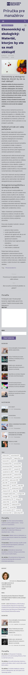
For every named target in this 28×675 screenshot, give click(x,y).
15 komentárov (17, 417)
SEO (10, 603)
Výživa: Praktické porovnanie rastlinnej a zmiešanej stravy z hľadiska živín (16, 358)
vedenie (5, 502)
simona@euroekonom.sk (8, 583)
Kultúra (3, 611)
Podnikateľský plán (7, 609)
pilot (5, 480)
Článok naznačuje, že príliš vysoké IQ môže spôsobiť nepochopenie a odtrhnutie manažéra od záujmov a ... (14, 544)
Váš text (4, 307)
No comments (22, 624)
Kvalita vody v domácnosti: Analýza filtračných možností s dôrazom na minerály (16, 367)
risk (14, 485)
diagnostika (18, 458)
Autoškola (4, 605)
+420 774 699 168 (6, 586)
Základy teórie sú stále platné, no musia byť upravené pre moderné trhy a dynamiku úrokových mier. (14, 537)
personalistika (7, 477)
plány (4, 483)
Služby (3, 599)
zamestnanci (7, 513)
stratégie (6, 496)
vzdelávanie (15, 504)
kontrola (17, 463)
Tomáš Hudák (17, 635)
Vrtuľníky (22, 603)
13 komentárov (17, 428)
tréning (18, 499)
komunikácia (7, 463)
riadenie (5, 485)
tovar (15, 496)
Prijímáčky (20, 605)
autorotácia (15, 455)
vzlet (4, 507)
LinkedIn (4, 588)
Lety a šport (12, 407)
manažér (17, 469)
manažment (7, 469)
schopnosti (6, 491)
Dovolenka (17, 611)
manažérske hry (7, 472)
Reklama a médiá (13, 441)
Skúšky (7, 611)
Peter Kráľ (16, 645)
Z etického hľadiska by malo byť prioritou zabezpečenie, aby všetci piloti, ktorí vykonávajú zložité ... (13, 670)
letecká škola (7, 466)
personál (17, 477)
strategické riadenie (8, 493)
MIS (17, 472)
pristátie (13, 483)
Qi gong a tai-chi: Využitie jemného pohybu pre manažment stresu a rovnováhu (17, 393)
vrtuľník (5, 504)
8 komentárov (17, 443)
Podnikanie (4, 607)
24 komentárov (17, 409)
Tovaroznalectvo (7, 25)
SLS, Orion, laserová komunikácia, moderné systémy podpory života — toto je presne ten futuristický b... (12, 522)
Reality (9, 605)
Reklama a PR (15, 603)
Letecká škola (12, 415)
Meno (3, 330)
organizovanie (7, 474)
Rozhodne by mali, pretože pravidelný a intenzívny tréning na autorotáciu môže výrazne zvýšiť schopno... (13, 552)
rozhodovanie (16, 488)
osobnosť (17, 474)
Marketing (21, 609)
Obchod (12, 611)
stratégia (20, 493)
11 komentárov (17, 437)
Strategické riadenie (7, 597)
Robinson (5, 488)
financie (5, 461)
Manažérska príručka (7, 595)
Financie (10, 607)
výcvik (13, 507)
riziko (20, 485)
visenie (14, 502)
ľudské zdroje (18, 513)
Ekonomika (15, 607)
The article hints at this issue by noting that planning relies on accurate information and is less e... (13, 559)
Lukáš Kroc (16, 624)
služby (15, 491)
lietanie (17, 466)
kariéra (14, 461)
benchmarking (7, 458)
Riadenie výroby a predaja (19, 597)
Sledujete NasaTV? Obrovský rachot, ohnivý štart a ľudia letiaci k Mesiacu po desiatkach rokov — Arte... (13, 530)
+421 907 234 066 (6, 585)
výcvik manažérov (8, 510)
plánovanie (14, 480)
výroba (18, 510)
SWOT (24, 607)
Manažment (15, 595)
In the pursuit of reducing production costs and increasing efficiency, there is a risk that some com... (14, 656)
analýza (5, 455)
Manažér (21, 595)
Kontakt (8, 599)
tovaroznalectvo (11, 268)
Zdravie (21, 607)
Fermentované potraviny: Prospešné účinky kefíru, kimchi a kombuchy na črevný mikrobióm (17, 384)
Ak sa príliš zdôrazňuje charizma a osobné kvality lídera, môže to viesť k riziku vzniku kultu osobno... (14, 663)
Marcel (4, 55)
